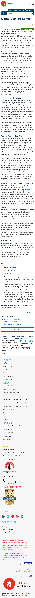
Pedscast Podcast (8, 476)
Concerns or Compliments (15, 540)
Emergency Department (9, 532)
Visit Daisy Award (8, 379)
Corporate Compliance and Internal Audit (14, 542)
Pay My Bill (6, 363)
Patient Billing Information (11, 392)
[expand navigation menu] (33, 4)
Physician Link (7, 436)
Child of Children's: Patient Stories (13, 456)
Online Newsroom (8, 449)
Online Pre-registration (10, 389)
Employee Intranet (24, 577)
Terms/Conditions (7, 553)
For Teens (29, 10)
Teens (17, 565)
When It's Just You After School (12, 324)
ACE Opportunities (8, 432)
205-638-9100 (23, 595)
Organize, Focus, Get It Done (12, 319)
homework (29, 279)
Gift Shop (5, 419)
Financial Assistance (9, 409)
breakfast (16, 270)
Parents (12, 565)
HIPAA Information (21, 545)
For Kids (21, 10)
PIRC (4, 416)
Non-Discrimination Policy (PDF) (12, 547)
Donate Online (7, 366)
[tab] (29, 313)
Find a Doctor (7, 439)
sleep (14, 267)
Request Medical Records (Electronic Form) (16, 399)
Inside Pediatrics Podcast (10, 459)
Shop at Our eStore (8, 376)
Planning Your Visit (8, 386)
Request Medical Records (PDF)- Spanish (15, 406)
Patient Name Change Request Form (14, 396)
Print (18, 329)
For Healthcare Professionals (11, 426)
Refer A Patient (7, 429)
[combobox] (19, 13)
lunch (28, 190)
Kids (21, 565)
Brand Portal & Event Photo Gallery (13, 452)
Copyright (30, 336)
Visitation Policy (7, 559)
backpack (21, 172)
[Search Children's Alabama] (30, 4)
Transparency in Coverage (18, 557)
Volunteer (6, 369)
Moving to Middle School (10, 321)
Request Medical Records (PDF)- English (15, 403)
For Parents (13, 10)
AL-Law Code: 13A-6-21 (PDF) (11, 538)
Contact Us (6, 373)
